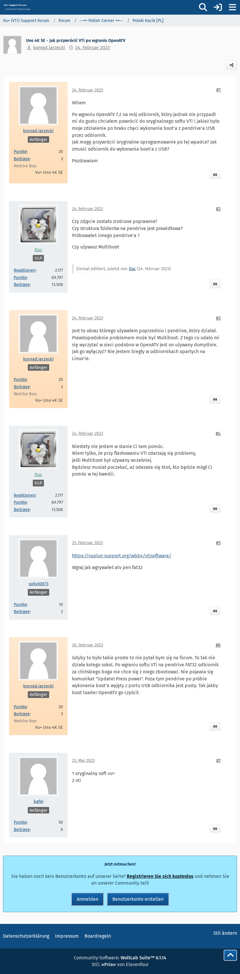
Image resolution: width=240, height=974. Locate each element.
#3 (218, 318)
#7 (218, 760)
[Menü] (232, 7)
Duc (132, 268)
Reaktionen (25, 270)
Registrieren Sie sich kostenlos (160, 876)
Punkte (20, 151)
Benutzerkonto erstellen (138, 899)
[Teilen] (231, 65)
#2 (218, 209)
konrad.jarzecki (49, 47)
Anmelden (87, 899)
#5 (218, 543)
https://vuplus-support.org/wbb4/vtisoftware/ (121, 555)
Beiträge (22, 158)
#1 (218, 90)
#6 (218, 645)
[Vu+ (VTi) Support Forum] (17, 7)
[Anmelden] (218, 7)
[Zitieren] (215, 174)
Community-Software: (120, 958)
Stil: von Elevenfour (120, 964)
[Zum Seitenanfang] (230, 955)
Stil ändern (225, 933)
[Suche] (203, 7)
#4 (218, 433)
